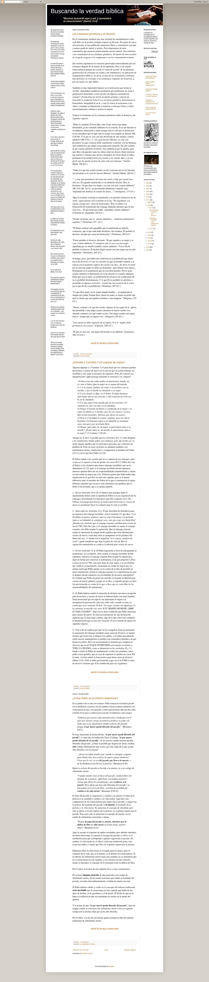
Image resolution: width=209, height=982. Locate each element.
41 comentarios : (85, 686)
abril (149, 238)
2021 (148, 188)
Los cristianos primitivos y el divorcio (93, 33)
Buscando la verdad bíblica (87, 11)
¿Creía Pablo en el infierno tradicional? (95, 698)
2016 (148, 247)
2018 (148, 197)
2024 (148, 186)
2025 (148, 183)
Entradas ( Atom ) (87, 953)
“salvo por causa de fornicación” (151, 77)
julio (149, 205)
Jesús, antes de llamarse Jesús (151, 108)
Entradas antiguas (130, 950)
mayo (150, 235)
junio (149, 232)
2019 (148, 194)
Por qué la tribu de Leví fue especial (152, 95)
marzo (150, 241)
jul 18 (151, 208)
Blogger (111, 966)
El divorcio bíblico (85, 356)
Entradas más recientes (81, 950)
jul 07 (151, 229)
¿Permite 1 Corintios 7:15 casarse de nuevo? (98, 362)
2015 (148, 250)
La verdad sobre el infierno (87, 944)
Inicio (106, 950)
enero (150, 244)
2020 (148, 191)
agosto (150, 202)
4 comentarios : (85, 942)
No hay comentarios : (86, 354)
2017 (148, 200)
